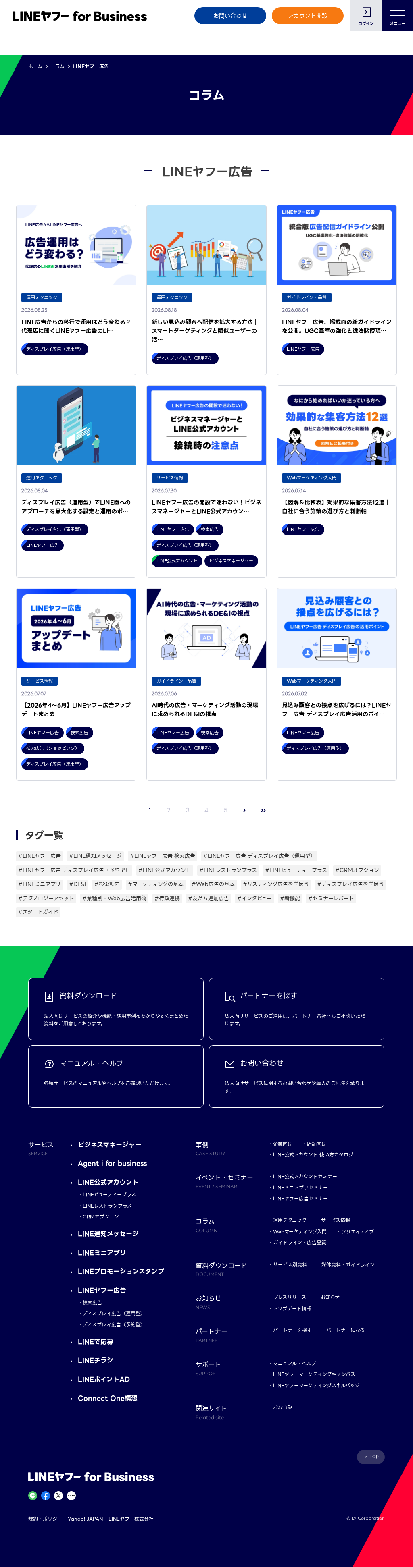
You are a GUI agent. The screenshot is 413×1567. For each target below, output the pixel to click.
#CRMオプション (357, 870)
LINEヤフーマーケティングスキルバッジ (316, 1385)
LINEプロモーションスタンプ (121, 1271)
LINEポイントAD (104, 1379)
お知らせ (330, 1297)
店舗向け (316, 1144)
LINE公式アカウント (108, 1182)
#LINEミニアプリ (39, 884)
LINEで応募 (95, 1342)
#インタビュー (254, 898)
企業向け (282, 1144)
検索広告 (92, 1302)
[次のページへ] (244, 810)
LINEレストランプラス (107, 1206)
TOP (374, 1456)
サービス (41, 1148)
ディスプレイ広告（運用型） (114, 1313)
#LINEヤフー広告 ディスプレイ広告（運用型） (259, 856)
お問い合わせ (230, 15)
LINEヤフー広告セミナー (300, 1198)
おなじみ (282, 1407)
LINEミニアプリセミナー (300, 1187)
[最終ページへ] (263, 810)
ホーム (35, 66)
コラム (57, 66)
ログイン (366, 23)
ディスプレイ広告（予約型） (114, 1324)
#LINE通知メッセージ (95, 856)
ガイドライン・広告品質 (299, 1242)
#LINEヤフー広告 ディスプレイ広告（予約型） (74, 870)
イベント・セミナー (224, 1181)
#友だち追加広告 (208, 898)
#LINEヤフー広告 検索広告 (162, 856)
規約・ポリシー (45, 1519)
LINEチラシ (95, 1360)
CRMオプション (101, 1216)
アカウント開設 (307, 15)
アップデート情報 (292, 1308)
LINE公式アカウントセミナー (305, 1176)
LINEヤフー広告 (102, 1290)
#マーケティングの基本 (156, 884)
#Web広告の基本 (213, 884)
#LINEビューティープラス (296, 870)
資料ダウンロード (221, 1269)
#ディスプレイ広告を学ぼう (350, 884)
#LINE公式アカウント (164, 870)
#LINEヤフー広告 (39, 856)
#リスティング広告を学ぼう (276, 884)
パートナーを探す (292, 1330)
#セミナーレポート (331, 898)
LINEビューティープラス (109, 1194)
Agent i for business (112, 1163)
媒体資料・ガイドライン (348, 1264)
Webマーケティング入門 (300, 1231)
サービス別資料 (290, 1264)
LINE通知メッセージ (108, 1234)
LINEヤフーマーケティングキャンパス (314, 1374)
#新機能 (290, 898)
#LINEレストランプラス (228, 870)
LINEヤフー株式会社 (131, 1519)
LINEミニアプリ (102, 1253)
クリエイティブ (357, 1231)
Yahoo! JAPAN (85, 1519)
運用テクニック (290, 1220)
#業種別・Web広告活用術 (114, 898)
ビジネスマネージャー (110, 1145)
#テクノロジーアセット (46, 898)
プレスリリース (289, 1297)
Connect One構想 (108, 1398)
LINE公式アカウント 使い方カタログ (313, 1154)
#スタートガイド (38, 912)
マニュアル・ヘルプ (294, 1363)
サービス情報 (335, 1220)
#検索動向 (107, 884)
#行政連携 (167, 898)
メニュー (397, 23)
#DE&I (77, 884)
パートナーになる (345, 1330)
